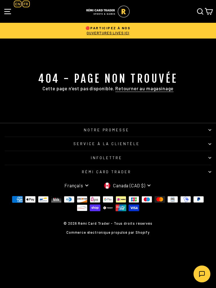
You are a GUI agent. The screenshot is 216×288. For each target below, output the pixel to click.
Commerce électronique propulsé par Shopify (108, 232)
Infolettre (106, 158)
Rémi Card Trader (107, 172)
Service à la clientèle (106, 143)
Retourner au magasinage (144, 88)
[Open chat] (202, 274)
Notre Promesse (107, 130)
